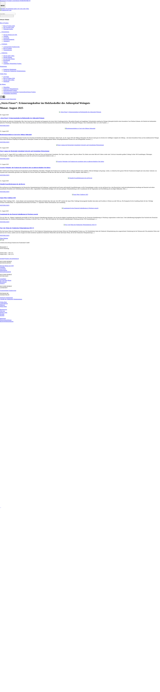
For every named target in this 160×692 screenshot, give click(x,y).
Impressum (3, 318)
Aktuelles (2, 267)
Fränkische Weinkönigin (6, 297)
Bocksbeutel (3, 282)
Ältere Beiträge (4, 238)
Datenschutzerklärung (6, 320)
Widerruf (2, 305)
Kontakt (9, 0)
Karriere (2, 315)
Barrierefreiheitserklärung (6, 321)
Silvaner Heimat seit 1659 (7, 265)
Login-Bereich (16, 0)
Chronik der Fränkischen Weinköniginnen (11, 299)
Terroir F (2, 283)
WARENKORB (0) (25, 0)
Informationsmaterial (5, 271)
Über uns (2, 311)
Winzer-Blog (3, 306)
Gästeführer (3, 279)
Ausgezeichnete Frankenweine (8, 290)
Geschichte (3, 268)
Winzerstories (3, 270)
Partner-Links (3, 312)
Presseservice (3, 0)
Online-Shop (3, 302)
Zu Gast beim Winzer (5, 280)
